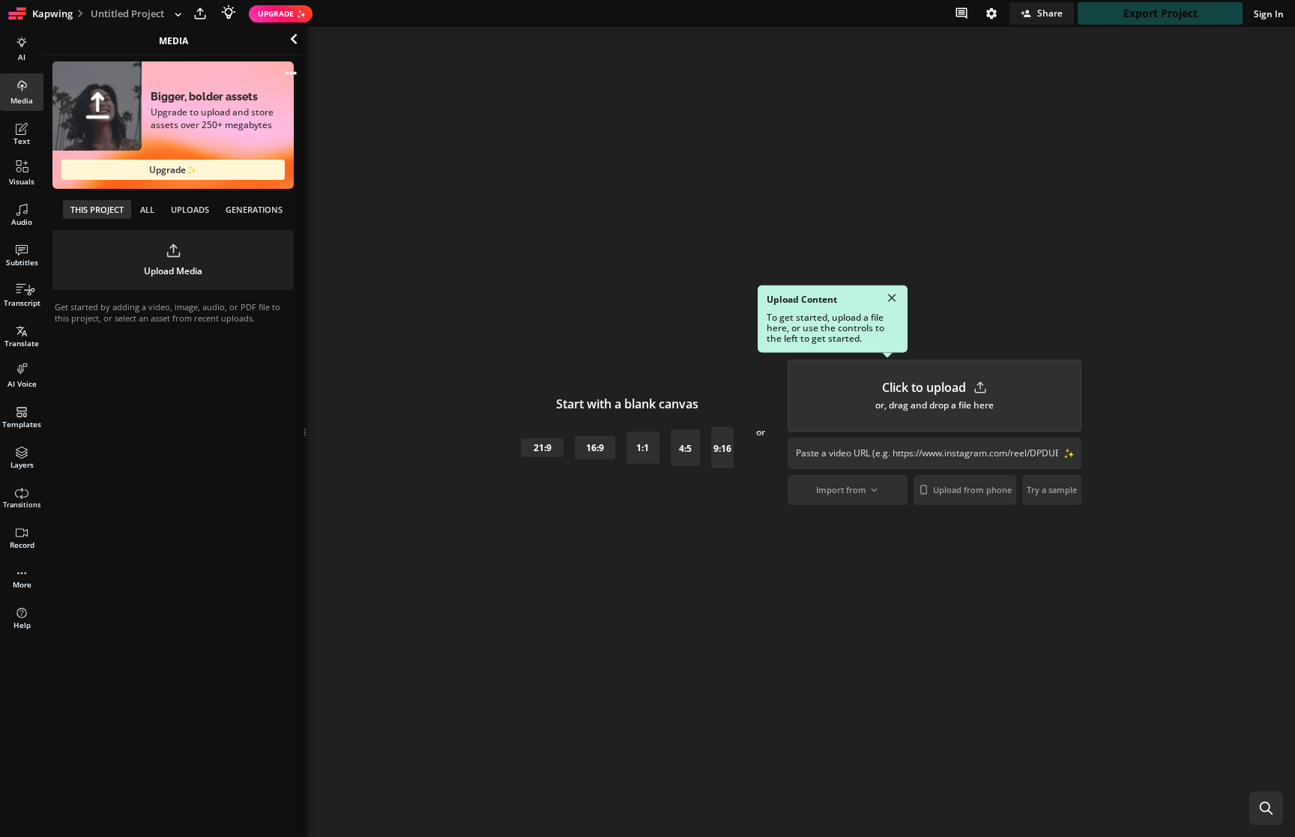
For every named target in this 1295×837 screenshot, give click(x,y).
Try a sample (1052, 489)
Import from (841, 489)
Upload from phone (972, 489)
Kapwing (52, 13)
